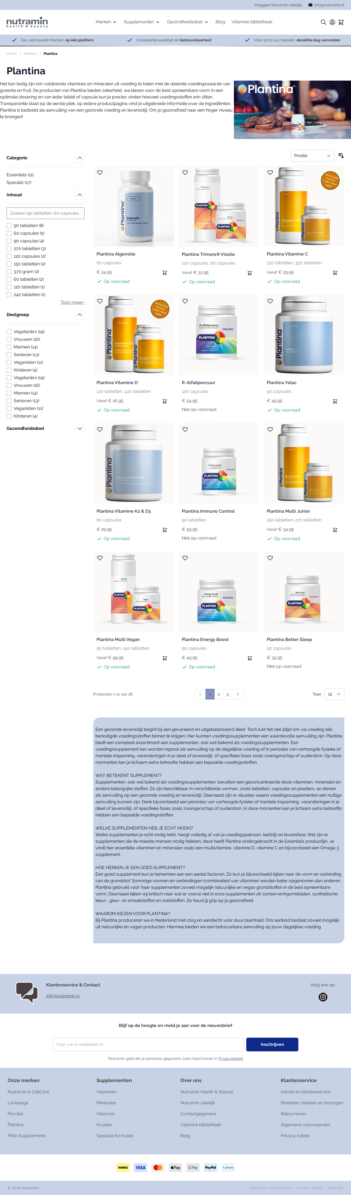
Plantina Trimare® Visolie (208, 254)
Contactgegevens (198, 1113)
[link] (200, 694)
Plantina (16, 1124)
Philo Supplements (27, 1135)
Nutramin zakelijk (197, 1102)
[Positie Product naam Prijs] (313, 155)
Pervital (15, 1113)
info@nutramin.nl (63, 995)
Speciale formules (115, 1135)
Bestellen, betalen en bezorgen (312, 1102)
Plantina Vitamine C (287, 254)
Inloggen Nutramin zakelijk (278, 5)
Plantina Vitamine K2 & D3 (124, 511)
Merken (30, 54)
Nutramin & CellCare (28, 1091)
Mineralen (106, 1102)
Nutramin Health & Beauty (206, 1091)
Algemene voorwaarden (305, 1124)
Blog (185, 1135)
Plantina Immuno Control (208, 511)
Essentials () (25, 175)
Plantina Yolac (282, 382)
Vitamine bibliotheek (200, 1124)
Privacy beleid (295, 1135)
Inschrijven (272, 1044)
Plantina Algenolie (116, 254)
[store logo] (27, 22)
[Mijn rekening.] (332, 22)
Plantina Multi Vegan (118, 639)
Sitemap (335, 1188)
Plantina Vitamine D (117, 382)
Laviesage (18, 1102)
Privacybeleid (231, 1058)
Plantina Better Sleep (289, 639)
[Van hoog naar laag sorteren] (341, 155)
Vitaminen (107, 1091)
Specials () (25, 183)
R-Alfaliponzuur (198, 382)
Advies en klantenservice (306, 1091)
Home (12, 54)
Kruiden (104, 1124)
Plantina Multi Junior (288, 511)
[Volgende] (238, 694)
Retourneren (293, 1113)
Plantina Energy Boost (205, 639)
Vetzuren (106, 1113)
